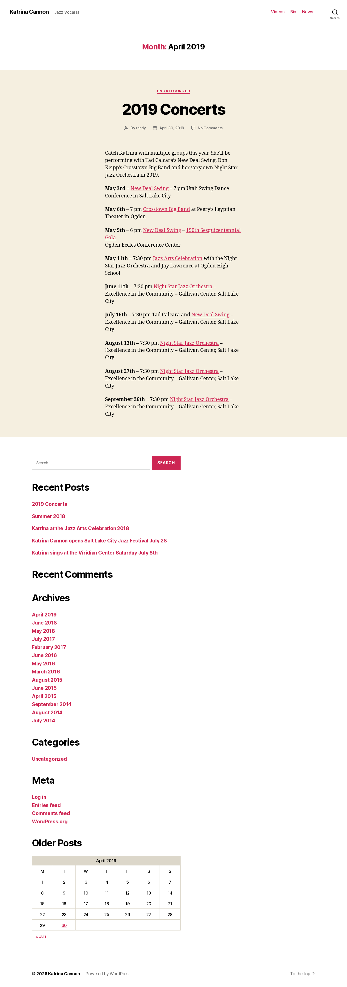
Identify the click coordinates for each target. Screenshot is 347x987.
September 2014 (52, 704)
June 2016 (44, 655)
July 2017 (43, 639)
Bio (293, 11)
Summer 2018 (48, 516)
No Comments (210, 128)
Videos (277, 11)
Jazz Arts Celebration (178, 258)
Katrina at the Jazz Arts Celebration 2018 (80, 528)
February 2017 (49, 647)
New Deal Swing (150, 188)
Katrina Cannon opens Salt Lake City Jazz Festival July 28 (99, 541)
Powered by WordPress (108, 973)
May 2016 (43, 664)
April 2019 (44, 615)
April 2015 (44, 696)
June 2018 (44, 623)
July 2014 (43, 721)
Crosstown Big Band (166, 209)
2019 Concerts (173, 109)
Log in (39, 797)
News (307, 11)
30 (64, 925)
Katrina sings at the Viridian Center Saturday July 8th (94, 553)
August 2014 (47, 713)
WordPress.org (50, 822)
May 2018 (43, 631)
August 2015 (47, 680)
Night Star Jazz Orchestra (183, 287)
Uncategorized (173, 91)
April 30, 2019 (171, 128)
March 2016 (46, 672)
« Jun (41, 936)
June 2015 (44, 688)
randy (141, 128)
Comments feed (51, 813)
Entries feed (46, 805)
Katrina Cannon (29, 12)
